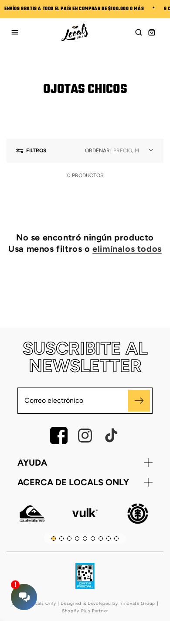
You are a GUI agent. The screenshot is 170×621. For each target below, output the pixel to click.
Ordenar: (98, 151)
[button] (138, 32)
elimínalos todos (127, 249)
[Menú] (14, 32)
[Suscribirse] (139, 401)
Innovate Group (136, 603)
